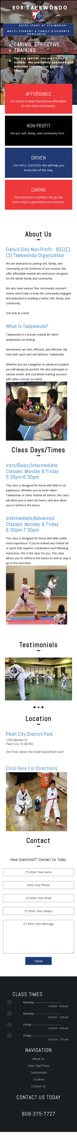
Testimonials (38, 1072)
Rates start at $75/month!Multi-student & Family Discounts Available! (38, 29)
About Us (38, 1059)
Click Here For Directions (31, 768)
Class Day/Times (38, 1065)
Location (38, 1079)
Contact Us (38, 1086)
